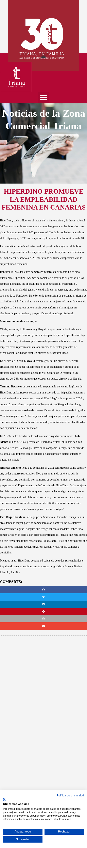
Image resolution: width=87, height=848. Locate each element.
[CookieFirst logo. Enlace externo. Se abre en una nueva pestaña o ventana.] (4, 799)
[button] (43, 56)
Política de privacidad (70, 795)
